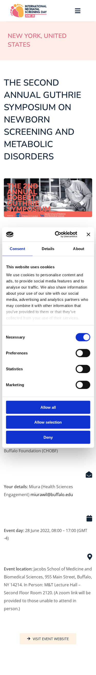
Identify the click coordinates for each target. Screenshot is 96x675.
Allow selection (48, 422)
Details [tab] (48, 248)
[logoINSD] (28, 6)
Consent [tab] (17, 248)
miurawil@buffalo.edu (51, 494)
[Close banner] (88, 234)
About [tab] (78, 248)
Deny (48, 437)
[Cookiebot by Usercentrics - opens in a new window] (57, 234)
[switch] (83, 353)
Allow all (48, 407)
